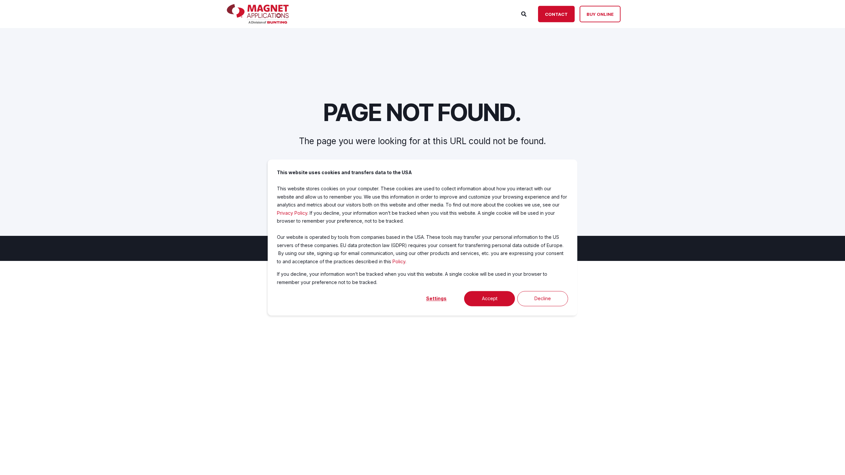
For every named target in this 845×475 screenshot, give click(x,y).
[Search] (524, 13)
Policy (398, 261)
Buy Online (600, 13)
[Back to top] (832, 462)
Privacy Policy (292, 213)
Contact (556, 13)
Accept (489, 298)
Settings (436, 298)
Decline (542, 298)
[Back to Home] (257, 21)
